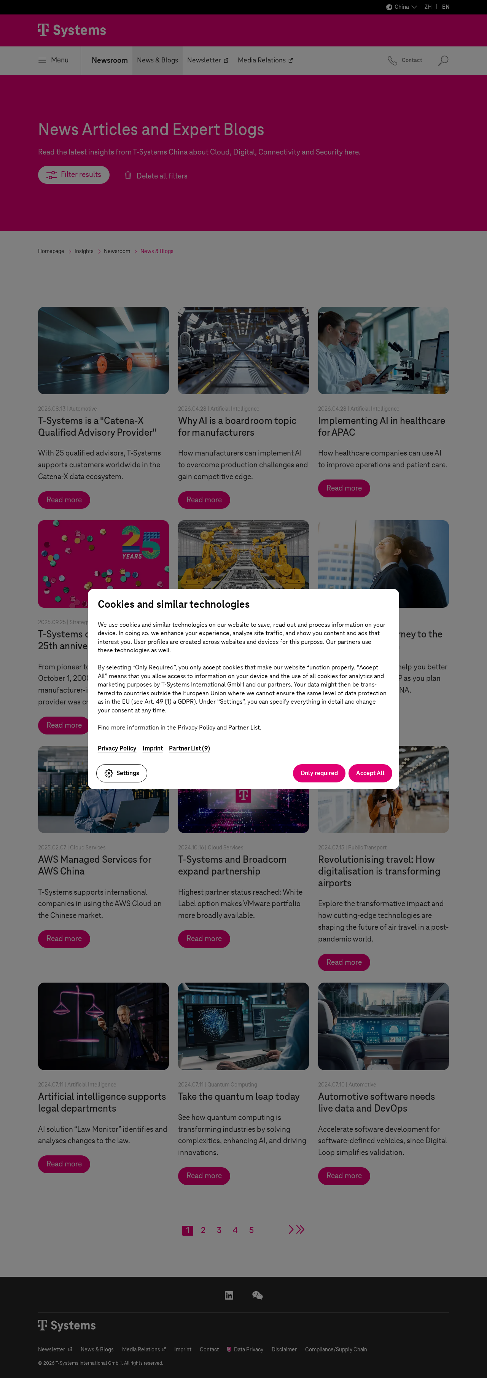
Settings (127, 773)
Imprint (153, 748)
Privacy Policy (117, 748)
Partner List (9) (189, 748)
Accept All (370, 773)
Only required (319, 773)
